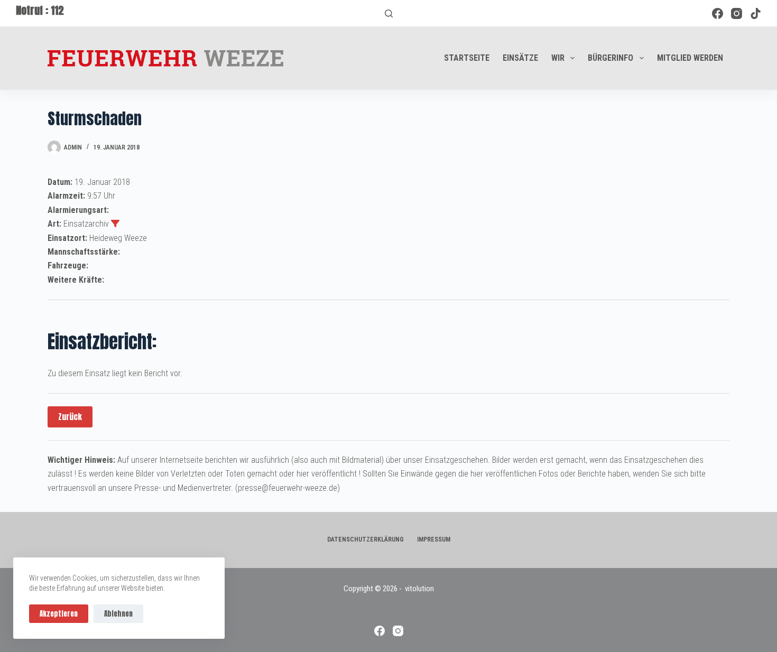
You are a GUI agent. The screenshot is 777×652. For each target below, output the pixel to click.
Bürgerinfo (610, 58)
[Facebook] (717, 13)
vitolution (419, 588)
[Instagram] (736, 13)
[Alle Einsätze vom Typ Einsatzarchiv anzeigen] (115, 223)
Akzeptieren (59, 614)
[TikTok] (755, 13)
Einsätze (520, 58)
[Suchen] (389, 13)
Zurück (70, 417)
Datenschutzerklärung (365, 539)
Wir (558, 58)
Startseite (466, 58)
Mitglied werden (690, 58)
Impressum (433, 539)
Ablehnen (118, 614)
